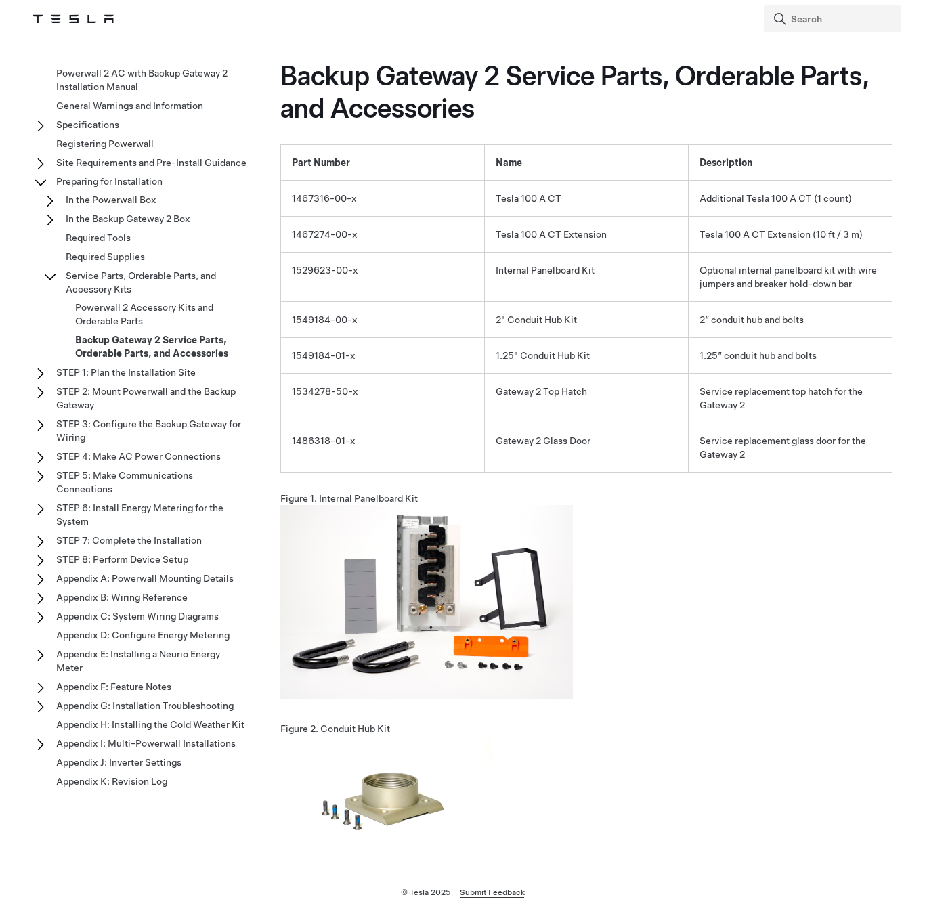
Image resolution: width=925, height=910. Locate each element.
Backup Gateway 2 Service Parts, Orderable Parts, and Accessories (151, 346)
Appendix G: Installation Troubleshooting (145, 705)
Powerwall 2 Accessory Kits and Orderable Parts (144, 314)
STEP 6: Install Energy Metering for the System (139, 514)
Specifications (87, 124)
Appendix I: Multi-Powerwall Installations (146, 743)
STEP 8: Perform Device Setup (122, 559)
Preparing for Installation (109, 181)
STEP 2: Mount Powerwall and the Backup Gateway (146, 398)
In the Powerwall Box (111, 199)
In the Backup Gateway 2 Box (128, 218)
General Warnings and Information (129, 105)
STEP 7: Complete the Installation (129, 540)
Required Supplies (105, 256)
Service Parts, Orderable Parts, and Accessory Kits (141, 282)
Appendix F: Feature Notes (113, 686)
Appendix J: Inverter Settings (118, 762)
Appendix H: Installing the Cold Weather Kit (150, 724)
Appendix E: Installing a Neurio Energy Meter (138, 661)
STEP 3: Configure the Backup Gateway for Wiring (148, 430)
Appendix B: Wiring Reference (122, 597)
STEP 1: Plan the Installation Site (126, 372)
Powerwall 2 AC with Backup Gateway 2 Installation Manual (142, 80)
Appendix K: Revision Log (111, 781)
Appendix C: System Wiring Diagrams (137, 616)
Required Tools (98, 237)
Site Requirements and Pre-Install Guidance (151, 162)
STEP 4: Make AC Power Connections (138, 456)
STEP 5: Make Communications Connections (124, 482)
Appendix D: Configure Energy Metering (143, 635)
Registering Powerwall (105, 143)
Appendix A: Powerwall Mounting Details (145, 578)
